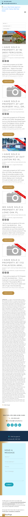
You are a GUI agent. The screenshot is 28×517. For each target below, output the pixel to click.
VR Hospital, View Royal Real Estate (12, 392)
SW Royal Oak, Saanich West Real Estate (15, 379)
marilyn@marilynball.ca (10, 3)
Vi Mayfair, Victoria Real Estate (16, 389)
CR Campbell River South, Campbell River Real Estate (12, 302)
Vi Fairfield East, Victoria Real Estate (14, 385)
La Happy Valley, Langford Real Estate (12, 327)
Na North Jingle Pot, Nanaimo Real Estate (17, 340)
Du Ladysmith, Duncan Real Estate (9, 313)
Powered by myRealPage (14, 511)
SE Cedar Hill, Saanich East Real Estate (14, 356)
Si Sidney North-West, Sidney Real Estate (13, 366)
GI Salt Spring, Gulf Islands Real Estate (14, 319)
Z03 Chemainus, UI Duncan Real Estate (15, 397)
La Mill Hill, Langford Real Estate (15, 217)
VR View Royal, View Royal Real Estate (9, 394)
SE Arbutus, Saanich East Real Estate (9, 354)
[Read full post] (14, 38)
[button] (6, 1)
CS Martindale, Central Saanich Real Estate (13, 305)
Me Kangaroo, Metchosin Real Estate (18, 333)
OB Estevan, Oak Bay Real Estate (17, 350)
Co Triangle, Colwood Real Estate (19, 300)
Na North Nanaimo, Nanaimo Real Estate (10, 341)
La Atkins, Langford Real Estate (16, 322)
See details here (19, 119)
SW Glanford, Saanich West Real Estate (13, 373)
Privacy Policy (5, 511)
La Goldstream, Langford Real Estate (16, 270)
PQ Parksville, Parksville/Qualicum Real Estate (16, 352)
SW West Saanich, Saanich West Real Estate (14, 383)
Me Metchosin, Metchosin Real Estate (10, 335)
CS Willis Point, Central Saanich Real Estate (13, 309)
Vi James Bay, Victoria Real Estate (11, 388)
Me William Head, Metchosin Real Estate (15, 336)
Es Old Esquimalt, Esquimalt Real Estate (13, 317)
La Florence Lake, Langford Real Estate (12, 324)
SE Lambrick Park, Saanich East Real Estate (13, 360)
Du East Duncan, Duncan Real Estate (18, 312)
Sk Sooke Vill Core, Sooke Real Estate (17, 370)
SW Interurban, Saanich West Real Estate (13, 375)
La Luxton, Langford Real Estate (15, 164)
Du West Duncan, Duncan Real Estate (12, 314)
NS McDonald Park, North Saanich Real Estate (14, 347)
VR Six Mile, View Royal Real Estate (15, 111)
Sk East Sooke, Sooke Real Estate (11, 369)
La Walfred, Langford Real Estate (11, 332)
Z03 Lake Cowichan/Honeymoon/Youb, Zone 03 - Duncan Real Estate (13, 401)
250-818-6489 (7, 1)
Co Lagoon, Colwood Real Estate (14, 299)
